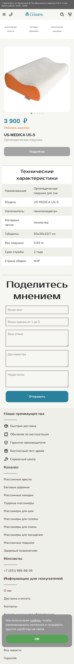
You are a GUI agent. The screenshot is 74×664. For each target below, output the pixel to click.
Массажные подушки (19, 543)
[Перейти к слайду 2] (34, 113)
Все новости (12, 650)
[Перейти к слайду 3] (37, 113)
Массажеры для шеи (19, 511)
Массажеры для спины (20, 527)
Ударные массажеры (19, 503)
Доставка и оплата (17, 598)
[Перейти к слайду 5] (42, 113)
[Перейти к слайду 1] (31, 113)
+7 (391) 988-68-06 (18, 571)
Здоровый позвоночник (20, 551)
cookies (35, 620)
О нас (8, 591)
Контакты (10, 606)
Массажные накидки (18, 495)
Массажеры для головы (21, 519)
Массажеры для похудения (23, 535)
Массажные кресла (18, 479)
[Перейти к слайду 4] (39, 113)
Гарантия (10, 658)
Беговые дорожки (17, 487)
